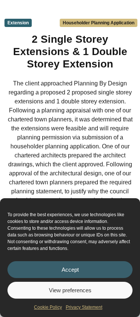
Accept (70, 269)
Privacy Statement (84, 307)
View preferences (70, 290)
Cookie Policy (48, 307)
